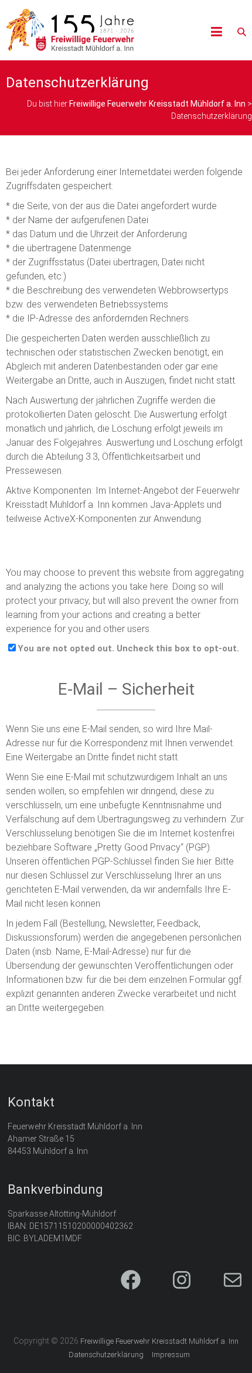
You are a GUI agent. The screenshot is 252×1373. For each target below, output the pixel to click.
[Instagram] (171, 1280)
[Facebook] (120, 1280)
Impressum (171, 1354)
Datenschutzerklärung (106, 1354)
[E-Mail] (222, 1280)
